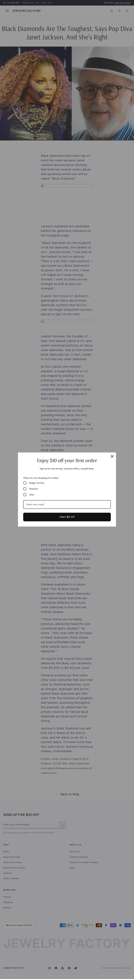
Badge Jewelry (36, 482)
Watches (33, 488)
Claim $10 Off (67, 517)
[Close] (112, 456)
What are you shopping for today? (41, 477)
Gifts (31, 494)
